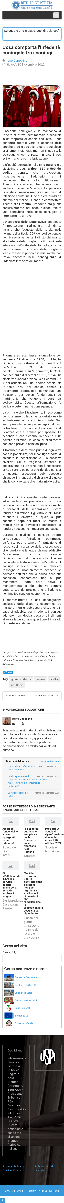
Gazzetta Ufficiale (24, 1023)
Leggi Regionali (22, 1008)
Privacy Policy (12, 1166)
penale (40, 679)
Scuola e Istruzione (52, 849)
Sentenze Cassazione (26, 977)
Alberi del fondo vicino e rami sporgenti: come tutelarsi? (10, 836)
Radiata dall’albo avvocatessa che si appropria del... (20, 695)
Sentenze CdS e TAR (25, 985)
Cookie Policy (11, 1170)
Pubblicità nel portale (43, 1168)
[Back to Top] (2, 1200)
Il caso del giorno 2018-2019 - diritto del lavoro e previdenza (31, 927)
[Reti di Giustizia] (32, 5)
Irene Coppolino (16, 60)
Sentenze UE (21, 1015)
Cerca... (7, 952)
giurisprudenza (21, 679)
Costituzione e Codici (26, 1000)
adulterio (17, 685)
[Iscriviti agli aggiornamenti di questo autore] (13, 723)
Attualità (29, 856)
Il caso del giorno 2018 (9, 851)
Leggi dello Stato (23, 993)
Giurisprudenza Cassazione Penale (12, 904)
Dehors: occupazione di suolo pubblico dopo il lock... (48, 695)
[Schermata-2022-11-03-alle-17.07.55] (32, 105)
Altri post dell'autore (49, 761)
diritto (53, 679)
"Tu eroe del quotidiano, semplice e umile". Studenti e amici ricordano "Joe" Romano (31, 840)
